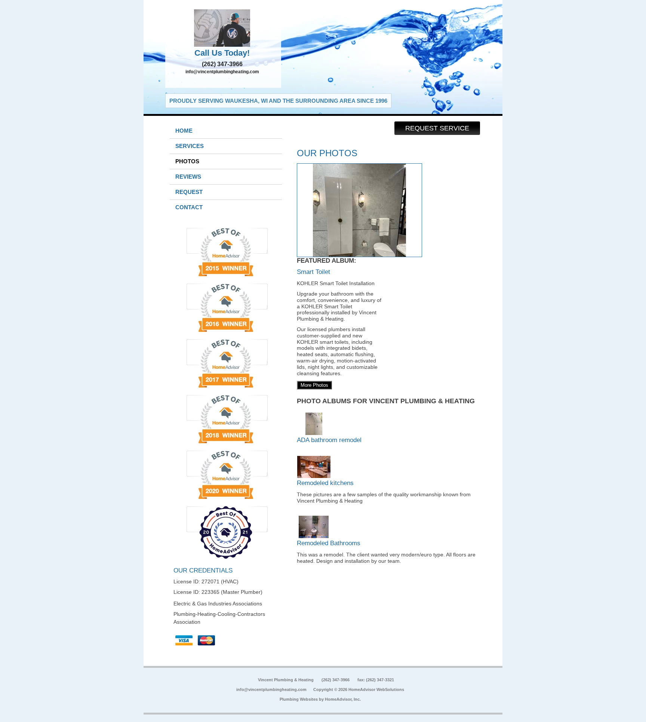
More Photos (314, 385)
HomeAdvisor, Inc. (343, 699)
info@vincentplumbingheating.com (222, 71)
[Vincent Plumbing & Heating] (223, 28)
